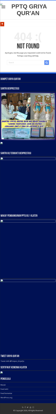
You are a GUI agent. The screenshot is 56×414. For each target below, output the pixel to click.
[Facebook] (25, 407)
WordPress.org (6, 398)
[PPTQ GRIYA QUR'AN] (28, 9)
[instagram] (33, 407)
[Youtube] (30, 407)
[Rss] (23, 407)
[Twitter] (28, 407)
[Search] (46, 62)
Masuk (3, 385)
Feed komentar (6, 393)
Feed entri (4, 389)
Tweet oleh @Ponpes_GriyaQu (12, 361)
